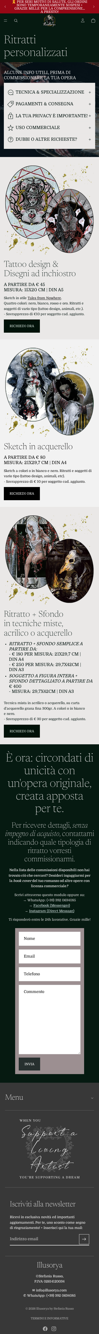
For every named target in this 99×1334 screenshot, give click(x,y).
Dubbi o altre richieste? (46, 139)
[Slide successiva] (93, 6)
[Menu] (5, 20)
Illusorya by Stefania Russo (55, 1308)
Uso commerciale (38, 127)
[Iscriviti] (84, 1239)
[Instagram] (54, 1329)
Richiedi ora (22, 326)
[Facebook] (45, 1329)
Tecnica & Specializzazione (50, 92)
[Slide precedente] (5, 6)
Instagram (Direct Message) (51, 911)
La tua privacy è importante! (52, 115)
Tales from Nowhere (44, 298)
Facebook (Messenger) (51, 905)
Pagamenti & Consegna (44, 103)
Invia (29, 1064)
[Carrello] (93, 20)
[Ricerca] (16, 20)
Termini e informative (49, 1318)
